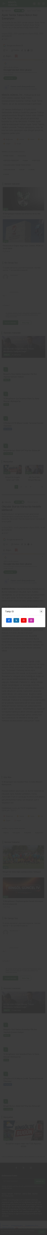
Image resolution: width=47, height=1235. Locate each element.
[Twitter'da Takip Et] (16, 620)
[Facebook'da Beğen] (9, 620)
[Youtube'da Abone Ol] (24, 620)
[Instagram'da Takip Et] (31, 620)
